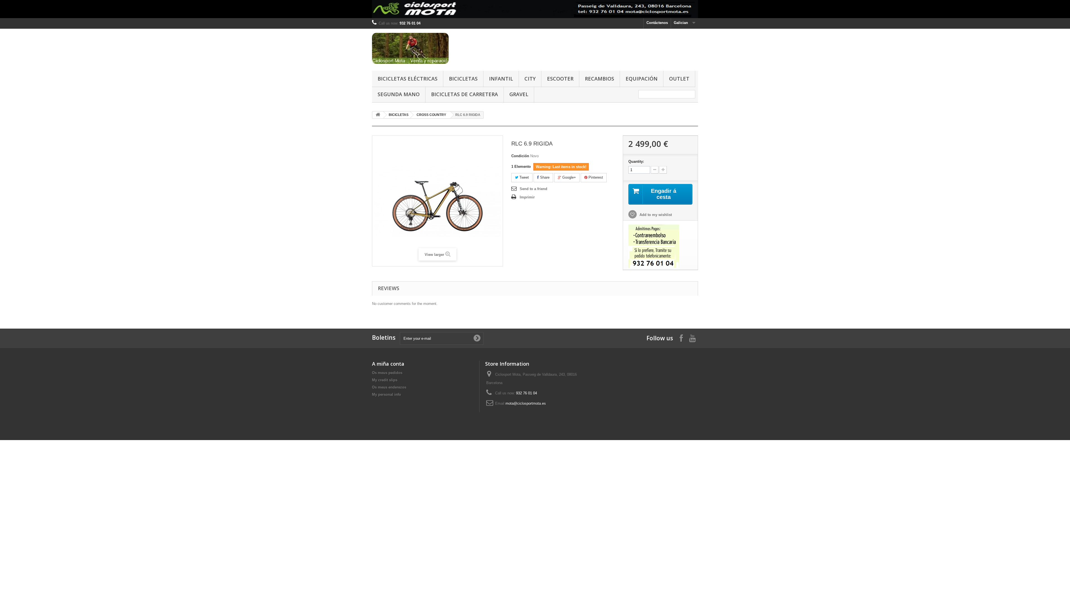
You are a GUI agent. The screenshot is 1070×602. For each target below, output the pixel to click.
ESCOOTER (560, 78)
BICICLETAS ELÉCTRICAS (407, 78)
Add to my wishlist (655, 215)
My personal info (386, 394)
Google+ (568, 177)
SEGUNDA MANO (399, 94)
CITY (530, 78)
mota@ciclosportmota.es (525, 403)
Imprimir (527, 197)
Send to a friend (533, 189)
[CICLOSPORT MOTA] (423, 48)
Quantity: (636, 161)
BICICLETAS (463, 78)
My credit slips (384, 380)
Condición (520, 156)
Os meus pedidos (387, 373)
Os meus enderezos (389, 387)
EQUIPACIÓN (642, 78)
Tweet (523, 177)
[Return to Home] (378, 114)
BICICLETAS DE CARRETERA (464, 94)
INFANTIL (501, 78)
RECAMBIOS (599, 78)
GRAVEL (518, 94)
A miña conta (388, 363)
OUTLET (679, 78)
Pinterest (595, 177)
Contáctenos (657, 23)
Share (544, 177)
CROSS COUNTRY (431, 115)
